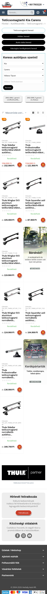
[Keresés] (32, 12)
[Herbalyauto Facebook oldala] (17, 535)
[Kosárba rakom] (19, 164)
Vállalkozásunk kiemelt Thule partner (23, 483)
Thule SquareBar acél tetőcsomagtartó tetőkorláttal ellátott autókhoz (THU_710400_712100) (35, 204)
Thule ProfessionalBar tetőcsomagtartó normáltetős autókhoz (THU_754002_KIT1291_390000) (11, 374)
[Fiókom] (38, 12)
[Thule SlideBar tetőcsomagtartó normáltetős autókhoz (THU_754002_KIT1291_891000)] (12, 408)
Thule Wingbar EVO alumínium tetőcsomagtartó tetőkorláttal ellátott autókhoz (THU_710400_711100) (11, 204)
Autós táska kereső (23, 42)
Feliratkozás (23, 513)
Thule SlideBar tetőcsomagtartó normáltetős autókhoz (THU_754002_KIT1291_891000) (11, 431)
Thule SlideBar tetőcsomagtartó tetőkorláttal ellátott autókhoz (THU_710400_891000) (11, 149)
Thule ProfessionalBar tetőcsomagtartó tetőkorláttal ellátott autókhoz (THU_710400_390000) (35, 149)
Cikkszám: (5, 140)
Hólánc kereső (23, 36)
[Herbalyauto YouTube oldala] (29, 535)
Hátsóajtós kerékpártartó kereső (23, 48)
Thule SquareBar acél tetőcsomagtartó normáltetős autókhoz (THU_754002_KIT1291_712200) (35, 317)
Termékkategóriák (3, 12)
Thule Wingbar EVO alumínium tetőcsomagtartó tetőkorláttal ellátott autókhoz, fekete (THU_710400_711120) (11, 259)
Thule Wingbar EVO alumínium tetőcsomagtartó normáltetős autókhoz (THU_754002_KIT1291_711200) (11, 317)
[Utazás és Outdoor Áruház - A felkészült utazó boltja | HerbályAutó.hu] (7, 4)
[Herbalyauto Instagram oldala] (23, 535)
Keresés (8, 87)
